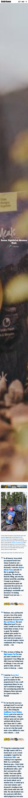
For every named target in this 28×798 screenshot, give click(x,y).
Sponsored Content (16, 237)
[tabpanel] (14, 512)
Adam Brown (16, 246)
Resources (11, 237)
